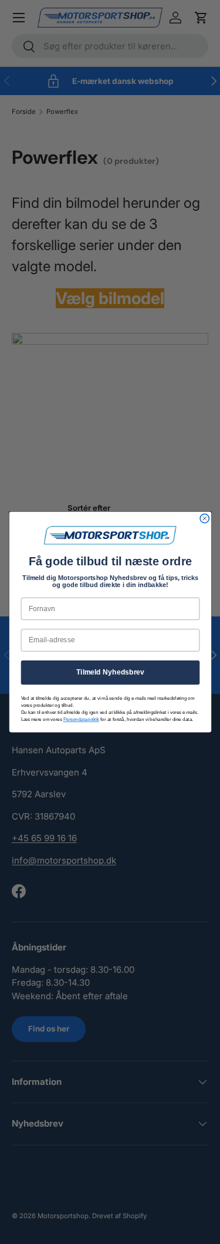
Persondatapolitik (81, 719)
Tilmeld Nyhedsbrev (110, 672)
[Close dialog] (204, 518)
